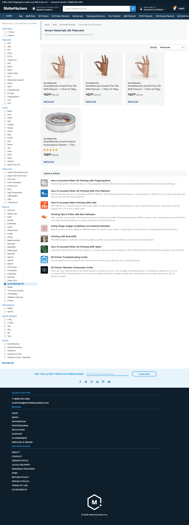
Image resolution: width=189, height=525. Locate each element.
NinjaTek (11, 254)
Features (7, 169)
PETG (9, 53)
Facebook (80, 381)
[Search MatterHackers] (133, 9)
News (15, 417)
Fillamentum (12, 230)
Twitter (85, 381)
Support (17, 434)
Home (47, 25)
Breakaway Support (15, 80)
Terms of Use (20, 485)
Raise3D (10, 277)
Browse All (8, 362)
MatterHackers (13, 240)
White (9, 118)
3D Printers (43, 16)
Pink (9, 141)
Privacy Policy (20, 481)
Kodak (10, 234)
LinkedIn (97, 381)
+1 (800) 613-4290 (75, 2)
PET (9, 50)
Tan (8, 148)
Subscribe (144, 374)
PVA (9, 76)
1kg (8, 326)
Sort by (153, 47)
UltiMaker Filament (15, 297)
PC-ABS (10, 93)
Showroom (19, 421)
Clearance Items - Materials (18, 357)
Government (19, 438)
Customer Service (58, 2)
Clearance (11, 350)
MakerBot (11, 247)
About (15, 452)
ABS (9, 46)
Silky (9, 199)
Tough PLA (11, 60)
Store (55, 25)
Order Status (20, 460)
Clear (9, 151)
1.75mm (10, 32)
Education (18, 429)
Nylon (9, 66)
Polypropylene (13, 97)
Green (9, 131)
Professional (20, 425)
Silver (9, 158)
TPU (9, 100)
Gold (9, 154)
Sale (20, 16)
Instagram (91, 381)
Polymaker (11, 274)
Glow (9, 189)
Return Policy (20, 477)
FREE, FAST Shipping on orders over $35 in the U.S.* (25, 2)
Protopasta (12, 270)
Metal (9, 70)
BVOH (9, 83)
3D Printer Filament (60, 16)
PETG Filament (145, 16)
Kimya (10, 237)
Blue (9, 134)
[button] (45, 8)
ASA (9, 63)
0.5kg (9, 319)
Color (5, 108)
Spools (10, 311)
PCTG (9, 56)
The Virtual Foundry (15, 290)
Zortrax (10, 300)
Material (6, 40)
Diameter (7, 28)
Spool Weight (9, 316)
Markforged (12, 250)
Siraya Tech (12, 280)
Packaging (8, 305)
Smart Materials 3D (15, 284)
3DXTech (11, 210)
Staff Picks (30, 16)
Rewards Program (23, 469)
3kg (8, 329)
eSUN (9, 227)
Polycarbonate (13, 90)
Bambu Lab (77, 16)
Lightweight (12, 196)
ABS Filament (130, 16)
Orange (10, 124)
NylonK (10, 260)
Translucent (12, 202)
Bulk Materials (13, 344)
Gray (9, 114)
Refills (10, 308)
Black (9, 111)
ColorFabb (11, 224)
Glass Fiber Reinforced (16, 176)
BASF (9, 217)
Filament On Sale (14, 354)
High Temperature (14, 192)
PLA (9, 43)
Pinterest (103, 381)
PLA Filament (114, 16)
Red (9, 121)
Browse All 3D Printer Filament (19, 24)
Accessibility (19, 489)
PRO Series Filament (165, 16)
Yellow (10, 128)
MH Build (11, 244)
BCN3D (10, 220)
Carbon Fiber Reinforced (17, 172)
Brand (5, 207)
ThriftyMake (12, 294)
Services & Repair (22, 442)
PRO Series (12, 267)
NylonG (10, 257)
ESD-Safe (11, 179)
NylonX (10, 264)
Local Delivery (21, 464)
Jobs (15, 473)
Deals (5, 340)
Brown (10, 144)
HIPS (9, 86)
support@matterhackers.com (30, 403)
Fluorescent (12, 186)
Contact (17, 456)
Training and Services (95, 16)
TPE (9, 103)
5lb (8, 333)
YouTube (108, 381)
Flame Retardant (14, 182)
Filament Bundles (14, 347)
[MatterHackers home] (15, 8)
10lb (9, 336)
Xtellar (10, 287)
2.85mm (10, 35)
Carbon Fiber (12, 73)
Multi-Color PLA (13, 165)
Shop (15, 413)
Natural (10, 161)
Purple (10, 138)
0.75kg (10, 323)
